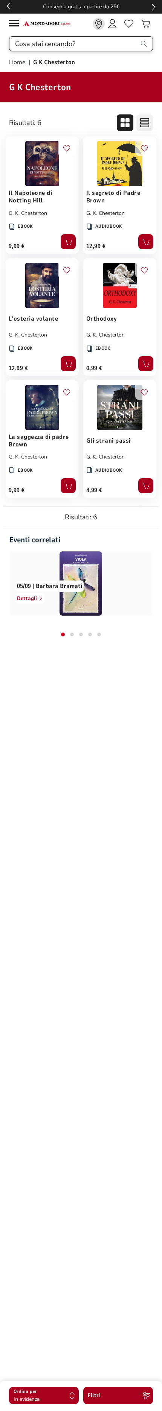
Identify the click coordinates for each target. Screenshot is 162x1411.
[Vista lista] (144, 122)
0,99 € (94, 368)
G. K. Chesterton (28, 213)
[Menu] (16, 24)
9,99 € (17, 246)
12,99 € (95, 246)
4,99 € (94, 490)
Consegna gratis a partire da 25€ (81, 6)
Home (18, 62)
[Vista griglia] (125, 122)
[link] (99, 24)
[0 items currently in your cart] (145, 23)
